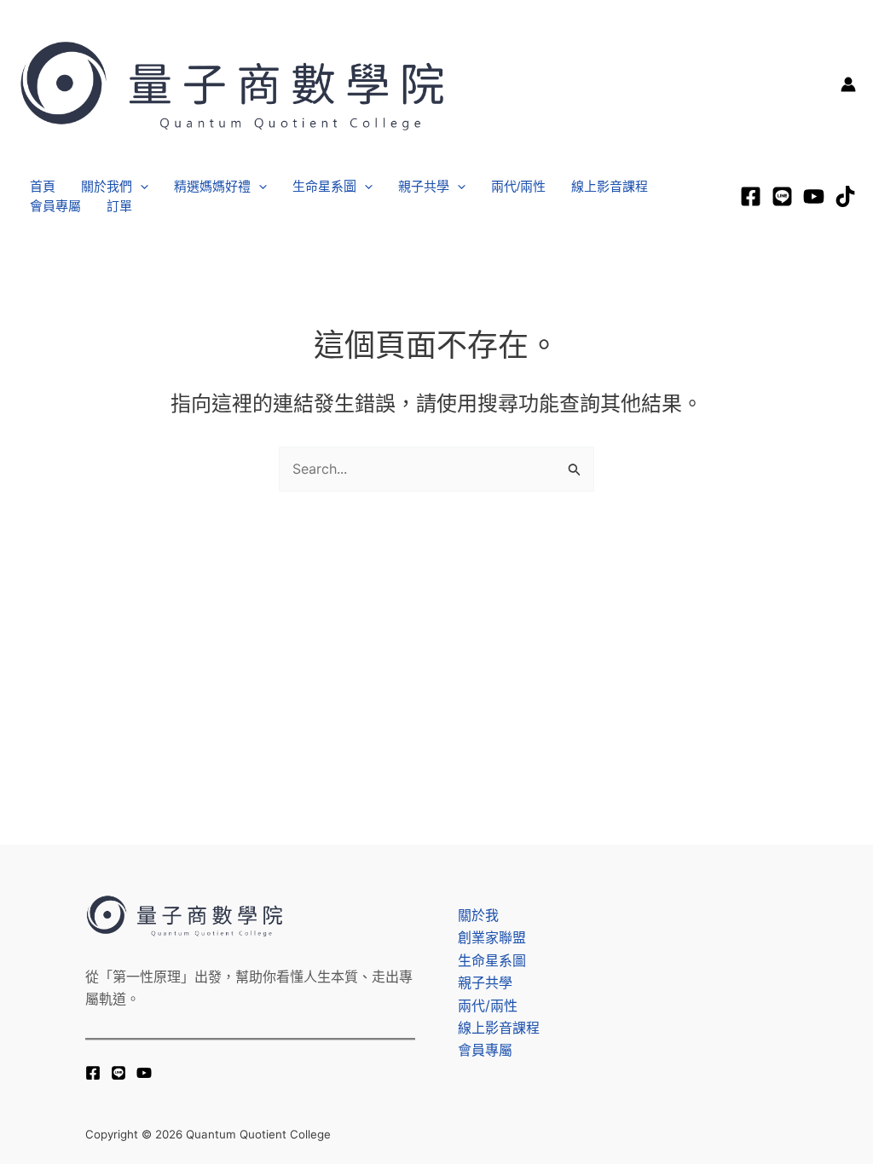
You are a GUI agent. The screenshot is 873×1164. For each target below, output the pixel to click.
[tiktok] (845, 196)
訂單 (119, 206)
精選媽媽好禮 (212, 186)
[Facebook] (750, 196)
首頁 (42, 186)
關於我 (478, 915)
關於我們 (106, 186)
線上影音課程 (609, 186)
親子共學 (423, 186)
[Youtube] (813, 196)
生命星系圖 (324, 186)
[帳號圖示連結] (848, 84)
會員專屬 (55, 206)
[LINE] (782, 196)
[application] (140, 187)
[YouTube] (144, 1072)
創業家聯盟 (492, 937)
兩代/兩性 (518, 186)
